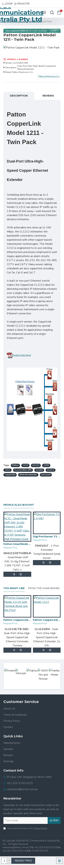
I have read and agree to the (27, 828)
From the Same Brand (44, 588)
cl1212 (35, 465)
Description (19, 95)
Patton (15, 465)
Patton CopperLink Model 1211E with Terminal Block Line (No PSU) (17, 619)
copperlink (10, 474)
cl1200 (39, 470)
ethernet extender (28, 474)
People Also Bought (18, 504)
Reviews (48, 95)
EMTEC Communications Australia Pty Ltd (16, 13)
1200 (46, 465)
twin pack (46, 474)
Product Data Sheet (21, 355)
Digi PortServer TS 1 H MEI (47, 536)
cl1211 (50, 470)
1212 (25, 465)
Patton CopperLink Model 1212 (47, 619)
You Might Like (14, 588)
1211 (7, 470)
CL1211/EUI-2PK (23, 470)
